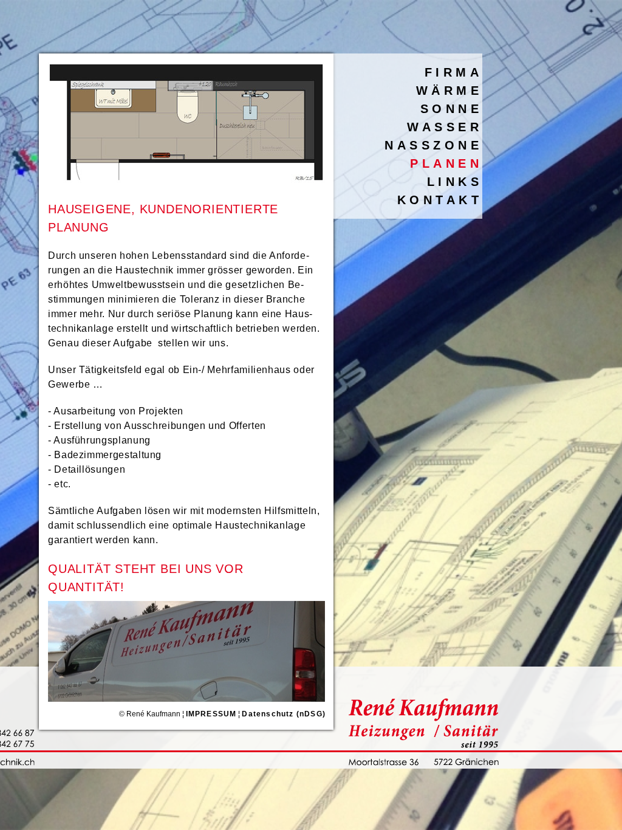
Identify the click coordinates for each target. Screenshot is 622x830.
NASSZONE (433, 145)
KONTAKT (440, 200)
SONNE (451, 108)
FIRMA (454, 72)
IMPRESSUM (211, 714)
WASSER (444, 127)
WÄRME (449, 90)
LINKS (455, 181)
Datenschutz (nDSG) (284, 714)
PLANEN (446, 163)
